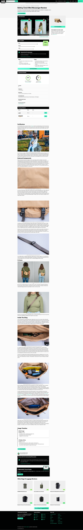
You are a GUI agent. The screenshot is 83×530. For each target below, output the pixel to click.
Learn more (55, 3)
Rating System (60, 521)
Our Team (51, 521)
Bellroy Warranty (20, 103)
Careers (59, 514)
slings (32, 126)
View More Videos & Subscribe (44, 36)
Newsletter (52, 520)
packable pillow (29, 394)
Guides (59, 517)
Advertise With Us (53, 514)
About (51, 515)
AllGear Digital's (26, 526)
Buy (45, 116)
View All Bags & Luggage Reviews (41, 508)
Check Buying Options (21, 13)
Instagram (39, 82)
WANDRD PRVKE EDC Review (22, 491)
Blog (51, 518)
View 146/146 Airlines (28, 82)
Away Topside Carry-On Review (39, 491)
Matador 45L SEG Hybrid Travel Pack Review (57, 491)
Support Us (59, 515)
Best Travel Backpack (53, 523)
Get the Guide (20, 474)
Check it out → (55, 34)
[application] (33, 27)
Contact (59, 520)
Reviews (51, 517)
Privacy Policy (60, 523)
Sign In (29, 56)
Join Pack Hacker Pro (24, 56)
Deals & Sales (60, 518)
